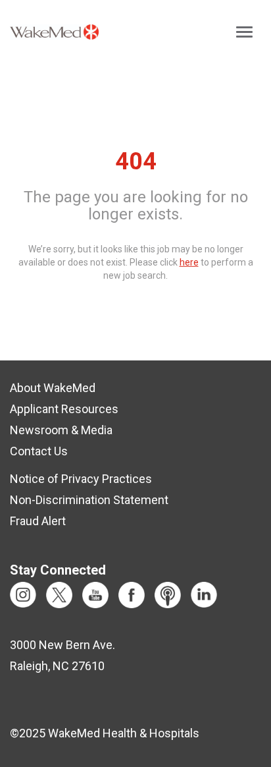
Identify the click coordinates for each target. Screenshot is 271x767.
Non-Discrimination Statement (89, 500)
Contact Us (39, 451)
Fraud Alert (38, 521)
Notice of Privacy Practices (81, 479)
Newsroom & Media (61, 430)
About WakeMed (52, 388)
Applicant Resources (64, 409)
